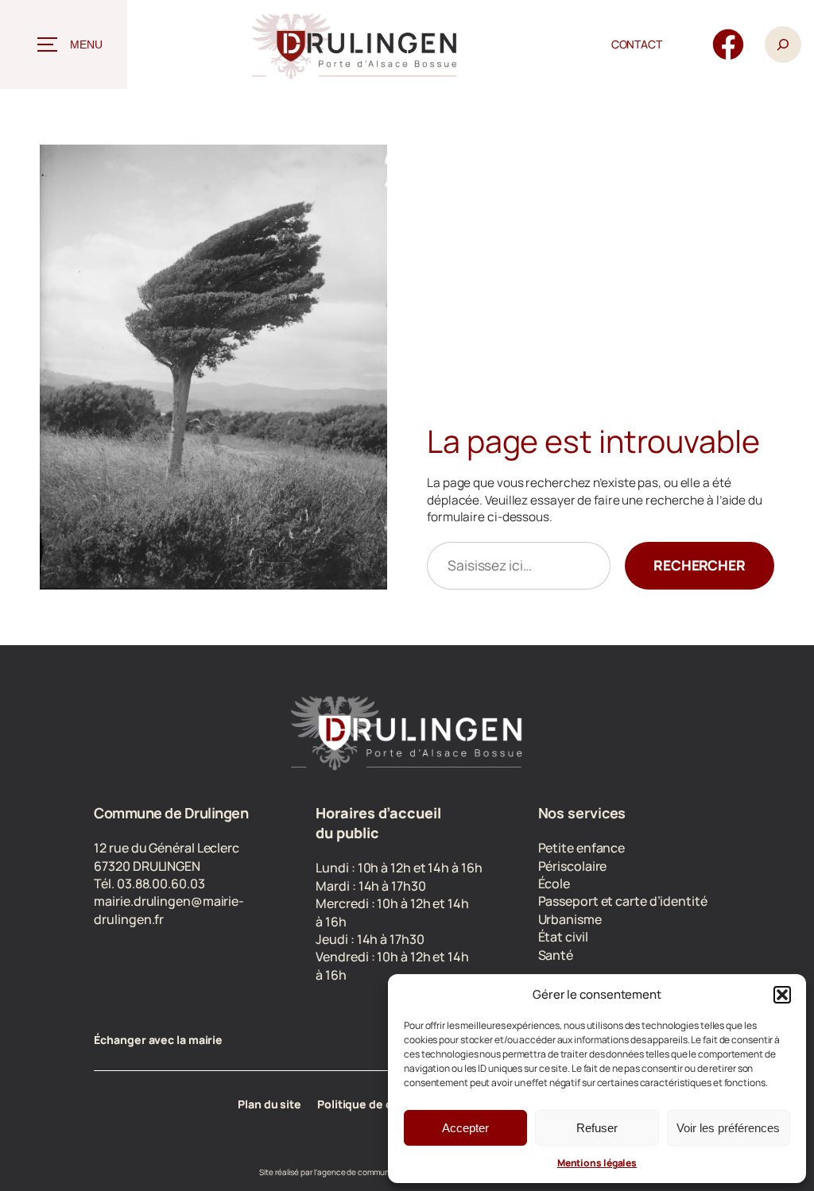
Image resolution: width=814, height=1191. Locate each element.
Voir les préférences (728, 1128)
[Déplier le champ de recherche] (783, 44)
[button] (782, 995)
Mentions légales (597, 1163)
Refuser (597, 1128)
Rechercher (699, 564)
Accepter (465, 1128)
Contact (636, 44)
